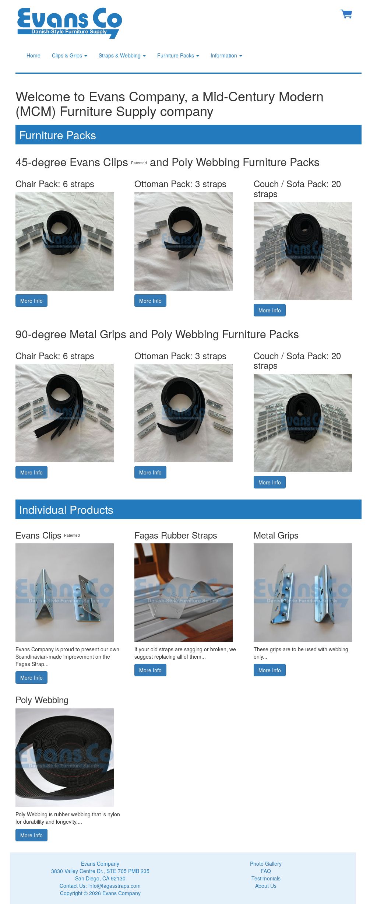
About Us (265, 885)
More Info (31, 300)
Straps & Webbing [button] (120, 55)
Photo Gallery (266, 863)
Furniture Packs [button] (176, 55)
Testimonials (266, 878)
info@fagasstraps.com (114, 885)
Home (33, 55)
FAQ (266, 871)
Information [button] (225, 55)
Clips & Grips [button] (68, 55)
